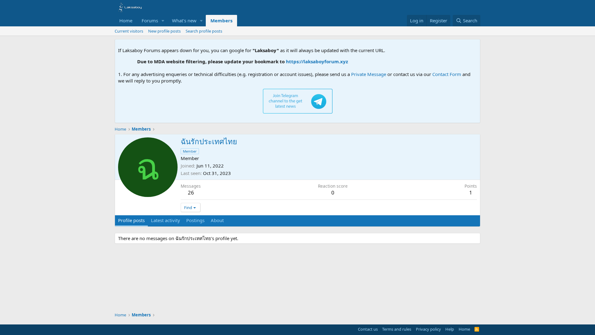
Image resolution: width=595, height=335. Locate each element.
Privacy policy (428, 329)
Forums (150, 20)
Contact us (368, 329)
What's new (184, 20)
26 (191, 192)
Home (125, 20)
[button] (163, 20)
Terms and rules (396, 329)
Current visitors (129, 31)
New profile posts (164, 31)
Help (449, 329)
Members (221, 20)
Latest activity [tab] (165, 220)
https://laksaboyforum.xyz (312, 61)
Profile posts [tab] (131, 220)
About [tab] (217, 220)
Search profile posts (204, 31)
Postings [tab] (195, 220)
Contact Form (446, 74)
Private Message (368, 74)
